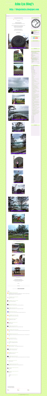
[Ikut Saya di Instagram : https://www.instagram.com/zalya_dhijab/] (35, 38)
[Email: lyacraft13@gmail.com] (37, 38)
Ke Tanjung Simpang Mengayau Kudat (35, 104)
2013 (32, 122)
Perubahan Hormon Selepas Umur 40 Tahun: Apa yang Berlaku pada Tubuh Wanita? (35, 53)
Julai (32, 116)
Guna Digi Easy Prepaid (34, 109)
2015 (32, 68)
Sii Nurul (32, 56)
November (33, 70)
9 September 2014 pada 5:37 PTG (14, 345)
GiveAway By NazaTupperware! (35, 86)
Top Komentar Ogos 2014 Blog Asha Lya (36, 111)
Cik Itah (9, 360)
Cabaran (33, 75)
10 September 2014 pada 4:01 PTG (14, 360)
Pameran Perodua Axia (34, 89)
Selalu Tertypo (33, 76)
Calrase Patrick (10, 367)
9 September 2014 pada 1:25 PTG (14, 322)
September (33, 72)
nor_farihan (10, 341)
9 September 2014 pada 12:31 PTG (14, 318)
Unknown (10, 318)
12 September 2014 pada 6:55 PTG (15, 367)
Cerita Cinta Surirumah (34, 52)
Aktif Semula (33, 93)
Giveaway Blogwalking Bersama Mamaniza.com (35, 113)
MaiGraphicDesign (27, 394)
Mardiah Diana (10, 292)
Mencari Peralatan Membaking (35, 87)
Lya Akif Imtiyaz (10, 300)
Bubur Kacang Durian (34, 80)
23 (21, 19)
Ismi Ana (10, 311)
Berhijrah (33, 77)
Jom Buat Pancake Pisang (34, 90)
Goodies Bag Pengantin (34, 85)
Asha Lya (8, 2)
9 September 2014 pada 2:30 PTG (15, 329)
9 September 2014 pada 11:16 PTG (15, 352)
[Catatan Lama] (28, 390)
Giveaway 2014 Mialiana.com (35, 81)
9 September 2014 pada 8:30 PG (15, 292)
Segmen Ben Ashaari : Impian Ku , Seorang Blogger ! (35, 97)
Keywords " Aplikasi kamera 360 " (35, 108)
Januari (33, 121)
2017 (32, 66)
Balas (9, 298)
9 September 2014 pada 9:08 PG (15, 300)
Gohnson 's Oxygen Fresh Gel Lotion (35, 94)
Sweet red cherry (10, 329)
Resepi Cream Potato (34, 92)
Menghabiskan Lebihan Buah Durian (35, 112)
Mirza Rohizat (10, 352)
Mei (32, 118)
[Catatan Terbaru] (8, 390)
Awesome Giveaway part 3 (34, 106)
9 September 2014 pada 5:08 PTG (14, 341)
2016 (32, 67)
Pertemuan (33, 82)
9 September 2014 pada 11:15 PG (14, 311)
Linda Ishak (10, 322)
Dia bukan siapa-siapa (33, 55)
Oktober (33, 71)
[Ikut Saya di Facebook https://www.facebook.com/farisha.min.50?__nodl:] (34, 38)
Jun (32, 117)
